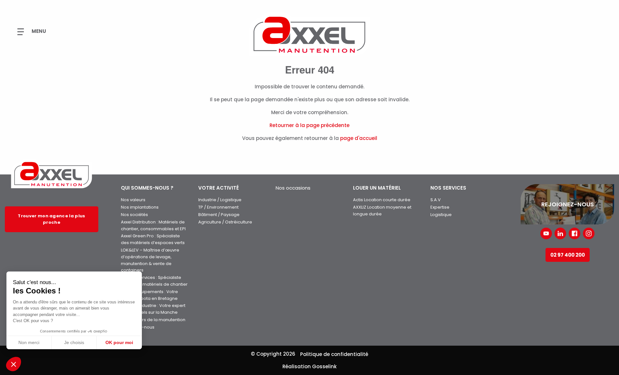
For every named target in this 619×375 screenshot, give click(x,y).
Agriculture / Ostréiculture (225, 222)
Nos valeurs (133, 200)
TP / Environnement (218, 207)
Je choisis (74, 342)
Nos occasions (293, 187)
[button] (13, 364)
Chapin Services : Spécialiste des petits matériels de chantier (154, 280)
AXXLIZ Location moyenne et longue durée (382, 210)
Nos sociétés (134, 215)
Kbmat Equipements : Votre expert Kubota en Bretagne (149, 295)
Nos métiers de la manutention (153, 320)
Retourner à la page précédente (309, 125)
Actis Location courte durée (381, 200)
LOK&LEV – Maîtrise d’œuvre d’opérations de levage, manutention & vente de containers (150, 260)
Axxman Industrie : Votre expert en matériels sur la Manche (153, 308)
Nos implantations (140, 207)
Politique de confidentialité (334, 354)
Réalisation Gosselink (309, 366)
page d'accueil (358, 138)
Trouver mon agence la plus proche (51, 219)
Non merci (28, 342)
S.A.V (435, 200)
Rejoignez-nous (137, 327)
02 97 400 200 (567, 255)
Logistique (441, 215)
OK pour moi (119, 342)
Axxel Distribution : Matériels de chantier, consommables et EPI (153, 225)
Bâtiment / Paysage (219, 215)
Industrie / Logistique (219, 200)
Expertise (439, 207)
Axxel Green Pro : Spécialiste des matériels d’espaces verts (153, 239)
